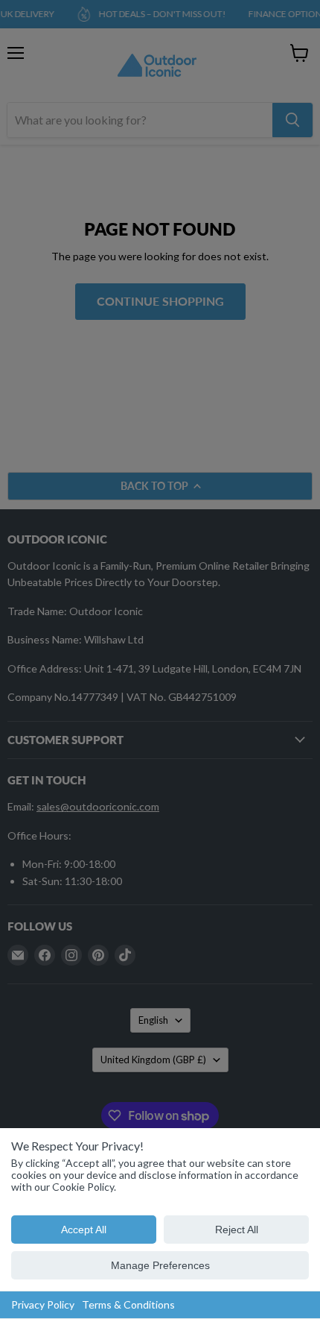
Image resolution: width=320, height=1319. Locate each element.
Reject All (236, 1229)
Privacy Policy (42, 1304)
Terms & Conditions (128, 1304)
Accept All (83, 1229)
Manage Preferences (160, 1265)
